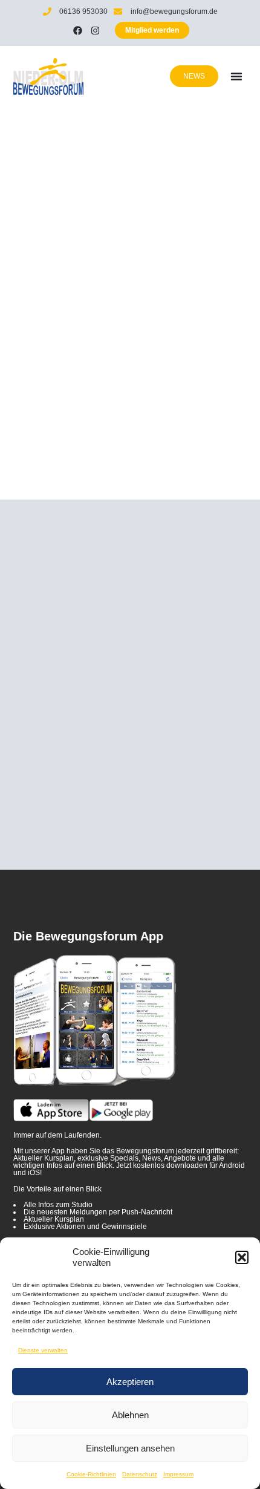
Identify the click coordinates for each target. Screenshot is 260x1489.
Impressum (178, 1474)
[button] (242, 1257)
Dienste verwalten (43, 1350)
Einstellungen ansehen (130, 1448)
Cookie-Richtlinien (91, 1474)
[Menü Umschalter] (236, 76)
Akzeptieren (130, 1382)
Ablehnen (130, 1415)
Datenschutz (139, 1474)
